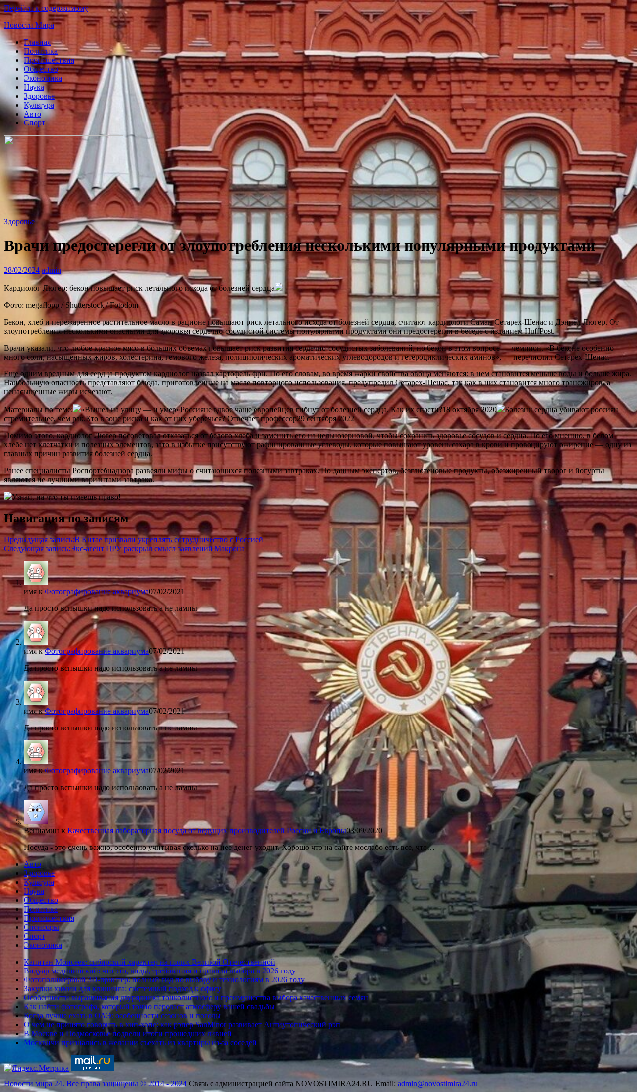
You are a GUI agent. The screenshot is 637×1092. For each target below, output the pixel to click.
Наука (34, 87)
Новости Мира (29, 25)
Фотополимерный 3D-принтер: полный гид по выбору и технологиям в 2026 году (164, 979)
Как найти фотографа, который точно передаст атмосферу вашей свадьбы (149, 1006)
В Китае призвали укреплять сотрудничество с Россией (133, 539)
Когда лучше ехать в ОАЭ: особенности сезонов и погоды (122, 1015)
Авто (32, 114)
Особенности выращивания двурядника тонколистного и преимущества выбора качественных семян (196, 997)
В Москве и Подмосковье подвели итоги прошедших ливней (128, 1033)
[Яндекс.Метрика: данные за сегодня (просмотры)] (36, 1068)
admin (51, 270)
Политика (41, 51)
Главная (37, 42)
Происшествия (49, 60)
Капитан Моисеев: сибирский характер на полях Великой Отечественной (149, 962)
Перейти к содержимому (46, 8)
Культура (39, 105)
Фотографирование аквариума (97, 591)
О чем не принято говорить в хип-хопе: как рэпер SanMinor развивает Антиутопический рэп (182, 1024)
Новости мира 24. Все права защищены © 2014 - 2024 (95, 1083)
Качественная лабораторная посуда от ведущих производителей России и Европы (206, 830)
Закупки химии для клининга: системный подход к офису (122, 988)
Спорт (34, 123)
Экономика (43, 78)
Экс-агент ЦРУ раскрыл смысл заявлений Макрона (124, 548)
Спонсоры (41, 927)
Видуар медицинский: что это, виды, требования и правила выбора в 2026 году (160, 971)
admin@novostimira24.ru (438, 1083)
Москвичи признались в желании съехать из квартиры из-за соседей (140, 1042)
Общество (41, 69)
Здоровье (39, 96)
